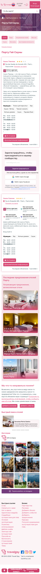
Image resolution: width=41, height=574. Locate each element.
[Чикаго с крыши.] (33, 464)
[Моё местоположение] (4, 570)
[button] (27, 187)
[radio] (18, 61)
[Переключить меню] (2, 5)
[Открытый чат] (27, 5)
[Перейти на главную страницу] (8, 4)
